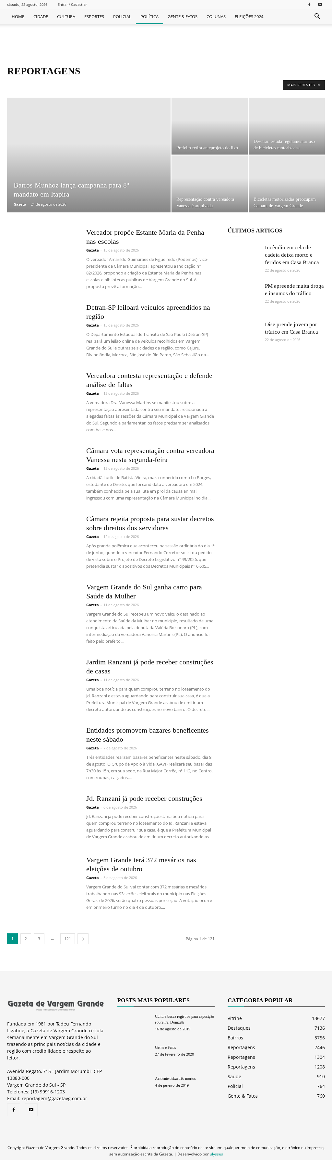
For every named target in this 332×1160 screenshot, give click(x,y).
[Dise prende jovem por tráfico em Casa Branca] (244, 337)
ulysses (216, 1154)
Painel (35, 84)
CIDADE (40, 16)
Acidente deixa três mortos (175, 1078)
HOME (18, 16)
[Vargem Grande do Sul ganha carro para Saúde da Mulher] (42, 607)
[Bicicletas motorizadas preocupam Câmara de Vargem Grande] (287, 184)
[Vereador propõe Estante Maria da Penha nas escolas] (42, 252)
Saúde (234, 1076)
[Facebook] (309, 4)
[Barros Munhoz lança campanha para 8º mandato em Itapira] (89, 168)
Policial (235, 1086)
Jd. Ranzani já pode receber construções (144, 798)
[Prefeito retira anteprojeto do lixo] (210, 126)
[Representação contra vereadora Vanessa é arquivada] (210, 184)
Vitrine (235, 1018)
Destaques (239, 1028)
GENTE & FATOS (182, 16)
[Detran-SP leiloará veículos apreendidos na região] (42, 327)
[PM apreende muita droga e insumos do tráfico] (244, 298)
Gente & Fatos (243, 1096)
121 (67, 938)
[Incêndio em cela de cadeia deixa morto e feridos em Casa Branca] (244, 260)
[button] (317, 16)
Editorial (17, 84)
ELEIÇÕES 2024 (249, 16)
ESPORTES (94, 16)
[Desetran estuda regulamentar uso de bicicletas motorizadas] (287, 126)
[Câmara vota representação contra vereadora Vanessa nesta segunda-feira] (42, 470)
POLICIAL (122, 16)
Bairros (235, 1038)
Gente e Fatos (165, 1047)
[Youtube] (320, 4)
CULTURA (66, 16)
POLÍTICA (149, 16)
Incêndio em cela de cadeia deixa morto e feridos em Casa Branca (292, 254)
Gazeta (20, 204)
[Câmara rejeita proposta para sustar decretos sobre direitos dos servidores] (42, 538)
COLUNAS (216, 16)
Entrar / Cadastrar (72, 4)
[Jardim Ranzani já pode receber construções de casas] (42, 682)
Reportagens (58, 84)
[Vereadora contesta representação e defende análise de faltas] (42, 395)
